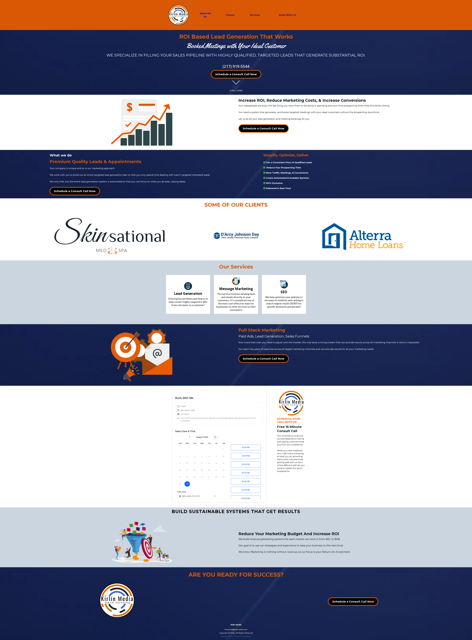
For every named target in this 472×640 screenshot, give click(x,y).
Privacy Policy (227, 636)
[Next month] (215, 437)
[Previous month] (189, 437)
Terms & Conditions (243, 636)
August (199, 437)
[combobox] (197, 496)
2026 (205, 437)
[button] (219, 413)
